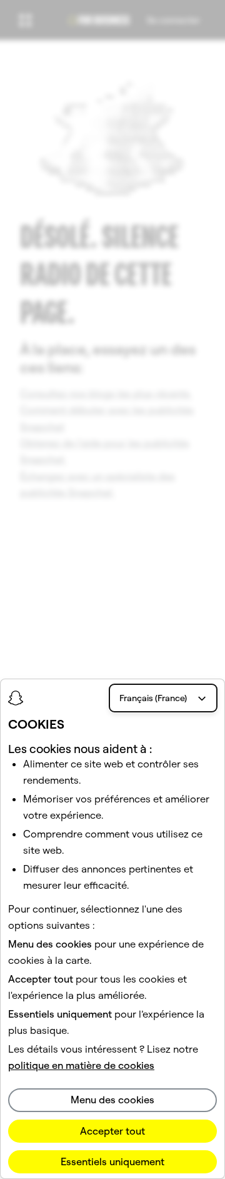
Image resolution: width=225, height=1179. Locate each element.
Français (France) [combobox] (153, 698)
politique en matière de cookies (81, 1065)
